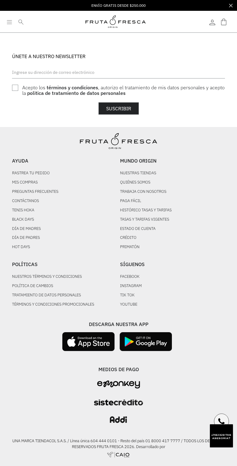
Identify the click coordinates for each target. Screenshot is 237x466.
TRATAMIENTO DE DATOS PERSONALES (46, 295)
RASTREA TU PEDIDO (31, 173)
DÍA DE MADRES (26, 229)
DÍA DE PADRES (26, 237)
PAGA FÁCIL (130, 201)
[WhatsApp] (221, 421)
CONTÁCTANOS (25, 201)
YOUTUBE (128, 304)
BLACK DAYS (23, 219)
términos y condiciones (72, 87)
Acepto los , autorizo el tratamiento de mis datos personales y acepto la (123, 90)
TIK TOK (127, 295)
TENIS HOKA (23, 210)
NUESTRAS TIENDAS (138, 173)
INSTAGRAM (131, 286)
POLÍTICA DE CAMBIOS (32, 286)
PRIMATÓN (129, 247)
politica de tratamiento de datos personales (76, 93)
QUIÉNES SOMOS (135, 182)
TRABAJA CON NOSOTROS (143, 191)
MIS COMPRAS (25, 182)
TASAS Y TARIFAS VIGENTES (144, 219)
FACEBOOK (129, 276)
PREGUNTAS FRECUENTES (35, 191)
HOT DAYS (21, 247)
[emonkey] (118, 384)
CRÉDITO (128, 237)
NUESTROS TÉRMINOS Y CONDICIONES (47, 276)
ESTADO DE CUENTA (138, 229)
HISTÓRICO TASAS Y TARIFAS (146, 210)
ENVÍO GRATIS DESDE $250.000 (118, 5)
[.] (212, 21)
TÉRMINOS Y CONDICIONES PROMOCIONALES (53, 304)
